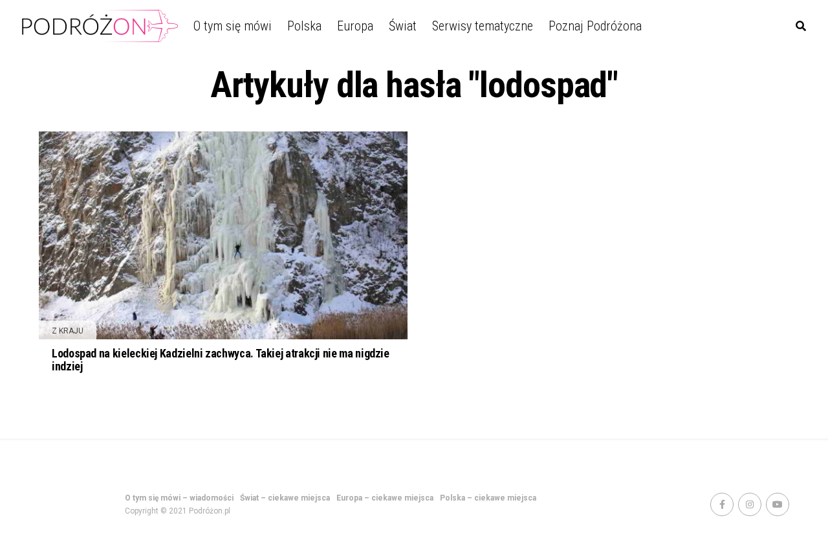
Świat (403, 26)
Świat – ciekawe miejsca (285, 497)
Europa (355, 26)
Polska (304, 26)
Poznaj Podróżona (595, 26)
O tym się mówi (232, 26)
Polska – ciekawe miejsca (488, 497)
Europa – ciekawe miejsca (384, 497)
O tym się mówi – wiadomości (179, 497)
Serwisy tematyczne (482, 26)
